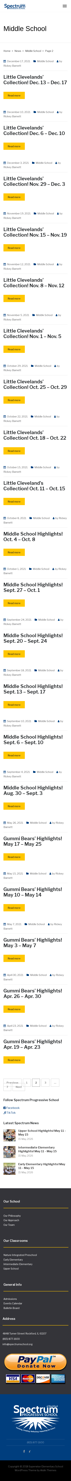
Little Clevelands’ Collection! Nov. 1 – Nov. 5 (32, 333)
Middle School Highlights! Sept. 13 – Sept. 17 (33, 689)
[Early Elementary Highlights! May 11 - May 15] (9, 1168)
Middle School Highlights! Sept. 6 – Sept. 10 (33, 739)
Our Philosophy (12, 1215)
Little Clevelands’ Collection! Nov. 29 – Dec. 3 (34, 181)
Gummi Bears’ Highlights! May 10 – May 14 (32, 892)
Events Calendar (12, 1303)
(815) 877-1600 (11, 1338)
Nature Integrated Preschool (20, 1255)
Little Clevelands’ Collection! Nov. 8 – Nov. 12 (33, 282)
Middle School (45, 61)
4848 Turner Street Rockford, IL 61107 (24, 1333)
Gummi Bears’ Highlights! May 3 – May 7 (32, 942)
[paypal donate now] (35, 1366)
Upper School (11, 1268)
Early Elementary (13, 1259)
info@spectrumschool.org (18, 1344)
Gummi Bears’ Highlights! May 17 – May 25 (32, 841)
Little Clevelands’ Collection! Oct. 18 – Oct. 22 (34, 435)
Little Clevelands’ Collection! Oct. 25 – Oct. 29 (35, 384)
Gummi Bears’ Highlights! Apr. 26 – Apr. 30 (32, 993)
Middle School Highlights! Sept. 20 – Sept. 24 (33, 638)
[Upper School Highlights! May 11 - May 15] (9, 1135)
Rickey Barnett (12, 65)
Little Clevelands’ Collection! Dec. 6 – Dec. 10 (34, 130)
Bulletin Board (11, 1308)
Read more (14, 95)
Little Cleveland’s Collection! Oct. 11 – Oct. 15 (34, 485)
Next (19, 1087)
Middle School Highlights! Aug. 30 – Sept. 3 (33, 790)
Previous (12, 1082)
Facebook (13, 1108)
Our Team (9, 1224)
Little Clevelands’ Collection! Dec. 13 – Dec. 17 (35, 79)
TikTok (11, 1112)
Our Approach (11, 1220)
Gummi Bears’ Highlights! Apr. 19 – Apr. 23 (32, 1044)
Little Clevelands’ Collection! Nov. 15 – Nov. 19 (35, 232)
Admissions (10, 1298)
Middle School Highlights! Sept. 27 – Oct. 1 (33, 587)
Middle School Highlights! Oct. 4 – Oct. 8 (33, 536)
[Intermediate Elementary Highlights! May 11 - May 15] (9, 1152)
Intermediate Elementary (17, 1264)
